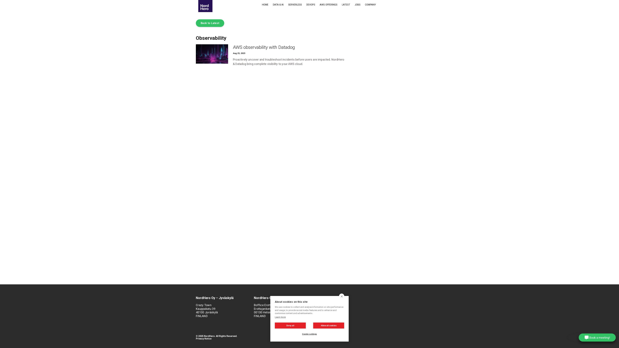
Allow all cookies (329, 325)
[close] (341, 296)
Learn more (280, 317)
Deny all (290, 325)
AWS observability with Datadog (264, 47)
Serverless (295, 4)
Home (265, 4)
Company (370, 4)
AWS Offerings (328, 4)
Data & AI (278, 4)
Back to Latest (210, 23)
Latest (346, 4)
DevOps (310, 4)
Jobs (357, 4)
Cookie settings (309, 334)
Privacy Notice (203, 338)
